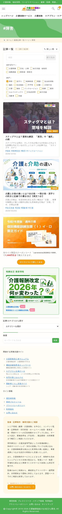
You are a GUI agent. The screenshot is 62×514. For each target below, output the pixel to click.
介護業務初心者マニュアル (17, 359)
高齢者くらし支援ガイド (16, 383)
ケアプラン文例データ (15, 371)
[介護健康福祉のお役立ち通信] (31, 9)
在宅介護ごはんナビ (14, 377)
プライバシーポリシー (15, 405)
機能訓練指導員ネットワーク (18, 365)
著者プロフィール (13, 402)
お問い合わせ (11, 412)
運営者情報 (11, 398)
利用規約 (10, 409)
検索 (5, 335)
